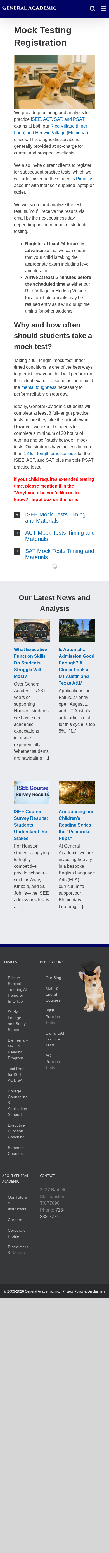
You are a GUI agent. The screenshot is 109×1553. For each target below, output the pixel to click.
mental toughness (38, 387)
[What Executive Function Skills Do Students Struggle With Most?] (32, 630)
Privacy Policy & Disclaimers (83, 1291)
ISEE (36, 119)
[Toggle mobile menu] (104, 8)
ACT (47, 119)
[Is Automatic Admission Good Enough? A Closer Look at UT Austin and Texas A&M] (77, 630)
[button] (54, 518)
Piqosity (84, 178)
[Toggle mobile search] (92, 8)
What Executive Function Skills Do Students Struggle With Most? (30, 663)
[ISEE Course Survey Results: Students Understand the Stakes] (32, 792)
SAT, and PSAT (69, 119)
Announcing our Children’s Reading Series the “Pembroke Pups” (76, 825)
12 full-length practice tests (50, 453)
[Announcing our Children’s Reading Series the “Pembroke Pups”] (77, 792)
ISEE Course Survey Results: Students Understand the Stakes (31, 825)
